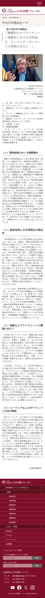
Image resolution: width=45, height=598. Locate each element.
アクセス (8, 535)
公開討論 (12, 501)
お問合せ (8, 531)
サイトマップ (10, 540)
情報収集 (12, 509)
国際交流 (12, 514)
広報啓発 (12, 522)
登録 (36, 558)
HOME (4, 17)
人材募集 (8, 544)
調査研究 (12, 505)
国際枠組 (12, 518)
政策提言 (12, 496)
